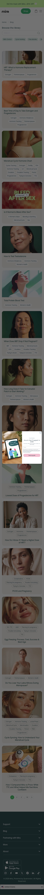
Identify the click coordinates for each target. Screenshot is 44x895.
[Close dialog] (40, 433)
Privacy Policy (26, 452)
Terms (29, 452)
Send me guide (32, 455)
